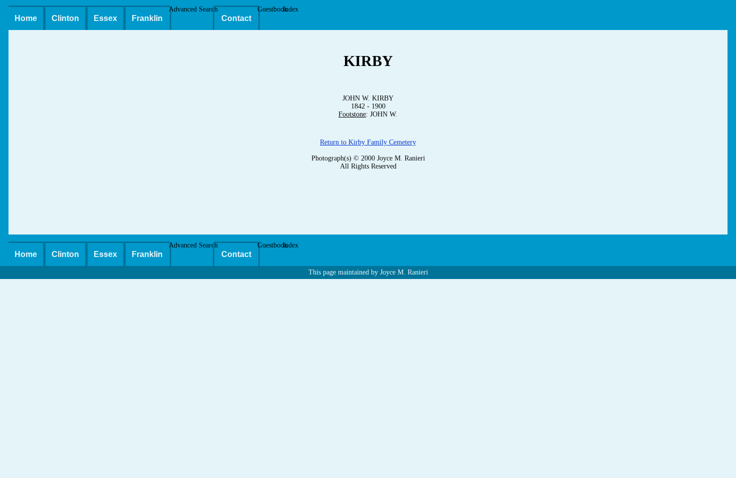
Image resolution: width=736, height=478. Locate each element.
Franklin (147, 18)
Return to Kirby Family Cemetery (368, 142)
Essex (105, 18)
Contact (236, 18)
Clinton (65, 18)
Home (26, 18)
